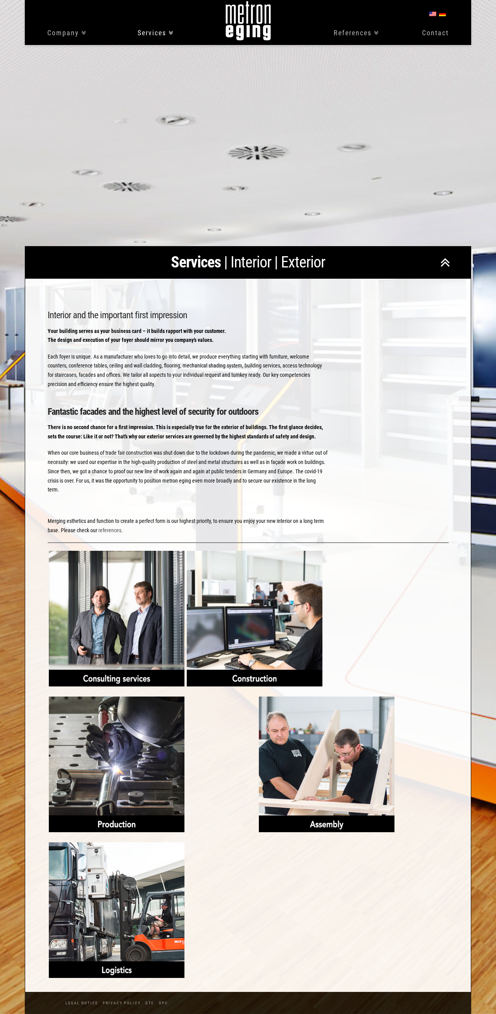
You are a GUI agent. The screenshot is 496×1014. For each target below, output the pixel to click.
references (109, 530)
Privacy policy (122, 1003)
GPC (163, 1003)
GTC (149, 1003)
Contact (435, 33)
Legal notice (81, 1003)
